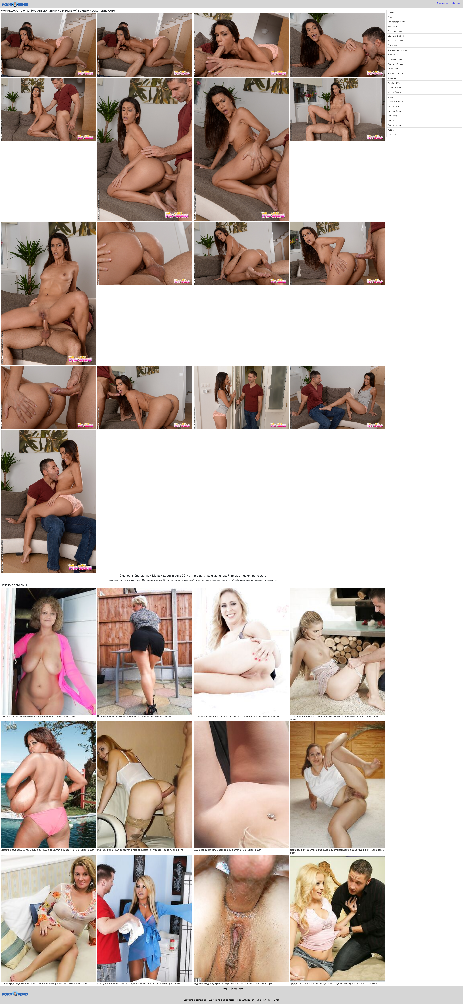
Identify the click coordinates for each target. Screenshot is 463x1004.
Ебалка (391, 12)
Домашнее (393, 68)
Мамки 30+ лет (395, 87)
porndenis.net (202, 1000)
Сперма (391, 120)
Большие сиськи (396, 36)
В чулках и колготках (398, 50)
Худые (391, 130)
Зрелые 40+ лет (395, 73)
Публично (392, 115)
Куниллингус (394, 83)
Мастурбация (394, 92)
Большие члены (395, 40)
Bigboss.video (443, 3)
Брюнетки (392, 45)
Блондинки (393, 26)
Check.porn (237, 988)
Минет (391, 97)
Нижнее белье (394, 111)
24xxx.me (455, 3)
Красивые (392, 78)
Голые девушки (395, 59)
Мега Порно (393, 134)
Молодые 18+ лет (396, 101)
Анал (390, 17)
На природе (393, 106)
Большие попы (395, 31)
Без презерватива (396, 21)
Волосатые (393, 54)
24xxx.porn (225, 988)
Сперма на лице (395, 125)
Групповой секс (395, 64)
